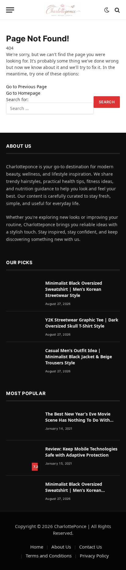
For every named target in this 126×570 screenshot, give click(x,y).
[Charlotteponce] (63, 10)
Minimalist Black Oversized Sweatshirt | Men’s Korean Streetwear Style (73, 289)
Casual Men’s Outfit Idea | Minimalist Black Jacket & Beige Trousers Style (78, 357)
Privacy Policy (94, 556)
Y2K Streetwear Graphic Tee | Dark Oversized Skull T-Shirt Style (81, 323)
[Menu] (10, 10)
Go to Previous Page (26, 86)
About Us (61, 547)
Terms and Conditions (49, 556)
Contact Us (90, 547)
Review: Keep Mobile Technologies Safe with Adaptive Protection (81, 452)
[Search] (116, 10)
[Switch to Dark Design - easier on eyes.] (107, 10)
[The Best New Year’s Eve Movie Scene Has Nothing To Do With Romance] (23, 423)
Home (36, 547)
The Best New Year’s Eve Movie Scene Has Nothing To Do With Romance (77, 420)
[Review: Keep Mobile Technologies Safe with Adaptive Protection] (23, 458)
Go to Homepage (23, 93)
